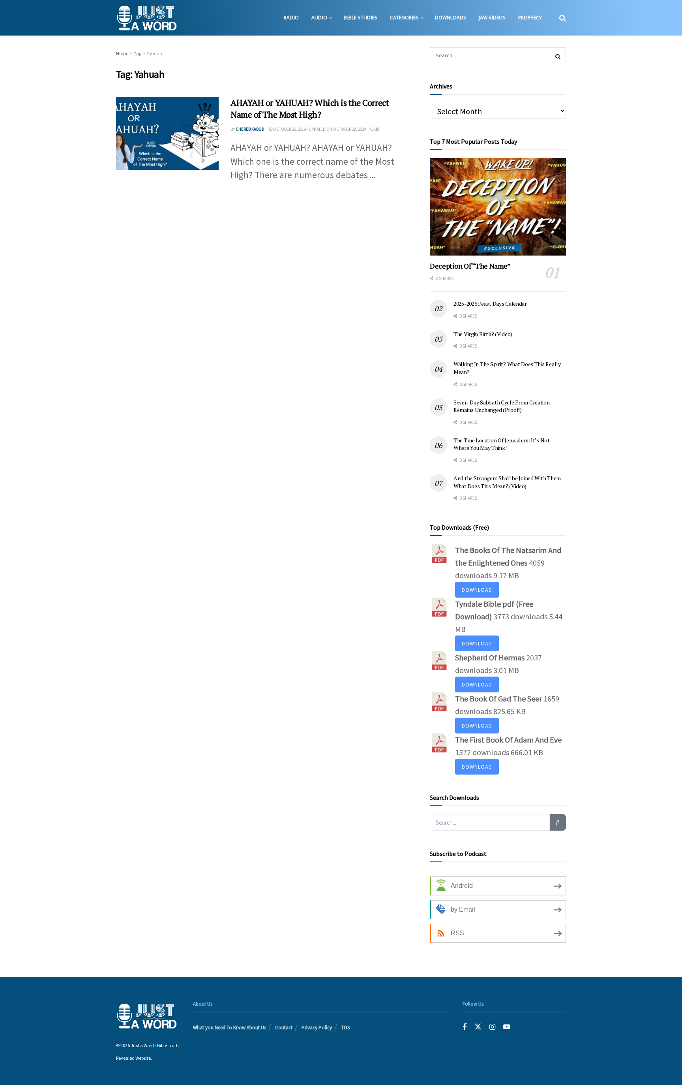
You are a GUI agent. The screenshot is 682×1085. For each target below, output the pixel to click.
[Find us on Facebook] (465, 1026)
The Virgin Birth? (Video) (482, 334)
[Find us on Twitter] (478, 1026)
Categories (404, 17)
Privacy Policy (317, 1027)
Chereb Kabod (250, 129)
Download (477, 589)
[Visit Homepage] (146, 17)
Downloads (450, 17)
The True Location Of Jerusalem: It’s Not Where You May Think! (501, 444)
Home (122, 53)
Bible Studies (360, 17)
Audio (319, 17)
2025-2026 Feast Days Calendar (490, 303)
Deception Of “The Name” (470, 266)
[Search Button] (562, 18)
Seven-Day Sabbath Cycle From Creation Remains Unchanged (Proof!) (501, 406)
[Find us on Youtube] (506, 1026)
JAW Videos (492, 17)
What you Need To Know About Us (229, 1027)
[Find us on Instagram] (492, 1026)
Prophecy (530, 17)
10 (377, 129)
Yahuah (154, 53)
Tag (137, 53)
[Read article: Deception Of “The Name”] (498, 207)
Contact (283, 1027)
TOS (345, 1027)
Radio (291, 17)
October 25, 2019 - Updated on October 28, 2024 (319, 129)
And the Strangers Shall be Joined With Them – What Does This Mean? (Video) (508, 482)
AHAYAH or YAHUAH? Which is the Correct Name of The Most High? (309, 108)
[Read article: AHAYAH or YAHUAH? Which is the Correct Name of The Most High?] (167, 133)
